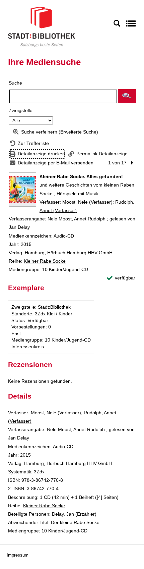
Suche (15, 83)
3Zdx (39, 471)
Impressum (17, 555)
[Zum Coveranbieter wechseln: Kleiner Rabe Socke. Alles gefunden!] (22, 189)
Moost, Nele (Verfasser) (87, 202)
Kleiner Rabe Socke (45, 261)
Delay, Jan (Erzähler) (74, 514)
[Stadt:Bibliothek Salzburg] (41, 26)
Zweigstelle (20, 110)
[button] (127, 96)
